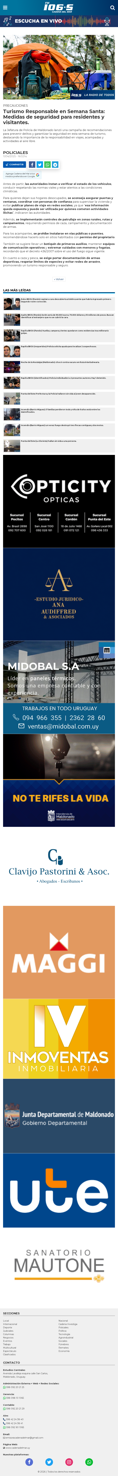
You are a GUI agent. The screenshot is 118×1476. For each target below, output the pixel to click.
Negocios (8, 1337)
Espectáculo (9, 1351)
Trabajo (7, 1344)
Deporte (7, 1327)
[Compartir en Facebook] (32, 164)
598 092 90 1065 (15, 1427)
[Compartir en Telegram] (55, 164)
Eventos (7, 1341)
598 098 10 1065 (15, 1398)
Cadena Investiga (68, 1324)
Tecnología (64, 1334)
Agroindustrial (66, 1337)
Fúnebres (64, 1344)
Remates (64, 1347)
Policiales (63, 1327)
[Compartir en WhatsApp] (47, 164)
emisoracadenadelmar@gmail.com (24, 1437)
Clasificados (9, 1354)
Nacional (63, 1320)
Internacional (10, 1324)
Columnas (8, 1334)
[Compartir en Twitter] (40, 164)
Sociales (63, 1341)
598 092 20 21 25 (15, 1387)
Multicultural (9, 1347)
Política (62, 1331)
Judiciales (8, 1331)
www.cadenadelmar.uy (17, 1447)
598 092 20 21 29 (15, 1408)
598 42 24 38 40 (15, 1419)
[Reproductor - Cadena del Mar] (59, 21)
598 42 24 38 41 (14, 1423)
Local (6, 1320)
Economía (64, 1351)
